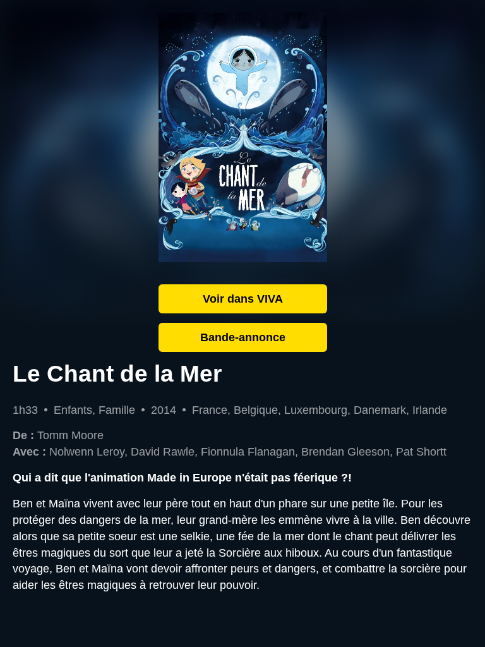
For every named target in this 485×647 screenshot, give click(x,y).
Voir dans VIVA (243, 298)
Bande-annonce (242, 337)
